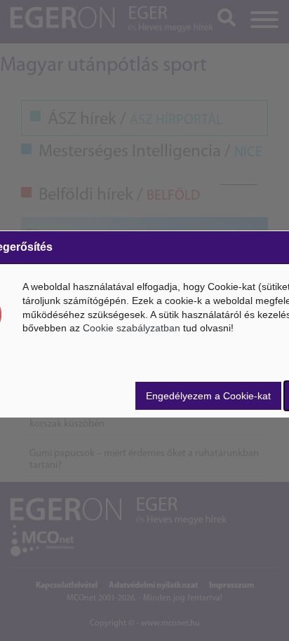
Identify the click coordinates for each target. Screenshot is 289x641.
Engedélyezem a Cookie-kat (208, 395)
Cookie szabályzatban (131, 327)
